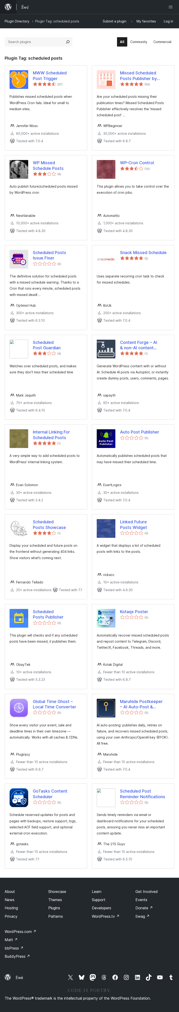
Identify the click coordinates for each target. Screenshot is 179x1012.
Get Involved (146, 891)
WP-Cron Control (137, 162)
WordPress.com (20, 931)
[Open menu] (171, 7)
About (10, 891)
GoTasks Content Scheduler (50, 794)
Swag (142, 916)
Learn (96, 891)
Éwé (19, 977)
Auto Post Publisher (139, 432)
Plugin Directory (17, 21)
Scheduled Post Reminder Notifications (142, 794)
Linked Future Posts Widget (133, 524)
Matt (11, 939)
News (9, 899)
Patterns (55, 916)
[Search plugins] (67, 42)
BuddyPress (17, 956)
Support (98, 899)
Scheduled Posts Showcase (49, 524)
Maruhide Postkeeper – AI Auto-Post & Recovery (141, 704)
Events (141, 899)
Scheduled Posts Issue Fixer (49, 255)
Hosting (11, 908)
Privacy (11, 916)
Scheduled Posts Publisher (48, 614)
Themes (55, 899)
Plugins (54, 908)
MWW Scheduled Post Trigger (50, 75)
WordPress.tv (106, 916)
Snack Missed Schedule (143, 252)
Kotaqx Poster (134, 611)
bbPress (14, 948)
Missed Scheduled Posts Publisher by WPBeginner (138, 75)
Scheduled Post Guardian (47, 345)
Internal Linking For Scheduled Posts (51, 435)
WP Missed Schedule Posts (48, 165)
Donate (144, 908)
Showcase (57, 891)
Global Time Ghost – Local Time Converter (54, 704)
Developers (101, 908)
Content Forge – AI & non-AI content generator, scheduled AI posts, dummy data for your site (144, 345)
